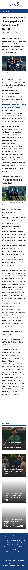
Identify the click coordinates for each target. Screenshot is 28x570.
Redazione (12, 565)
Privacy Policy (20, 565)
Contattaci (14, 553)
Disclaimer (14, 567)
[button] (24, 11)
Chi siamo (5, 565)
